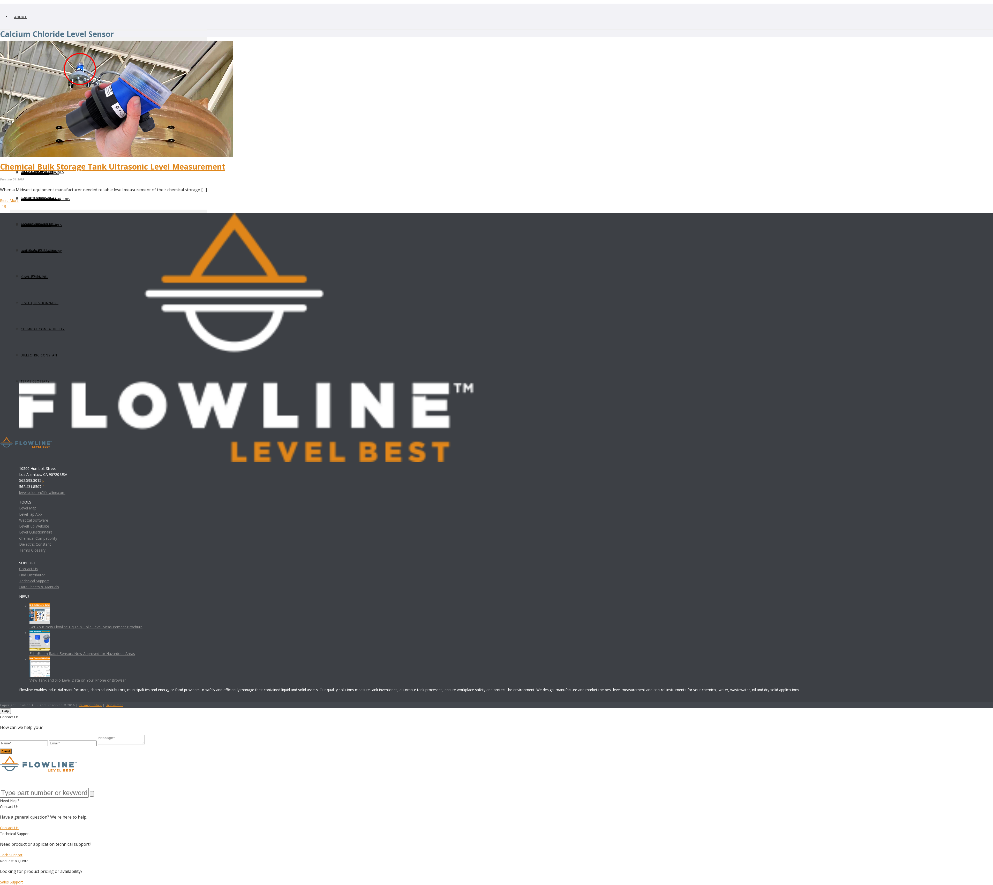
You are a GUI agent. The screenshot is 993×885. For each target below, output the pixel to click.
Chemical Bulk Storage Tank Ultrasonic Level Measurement (112, 166)
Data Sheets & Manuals (39, 586)
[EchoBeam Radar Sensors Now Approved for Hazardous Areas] (39, 632)
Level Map (27, 508)
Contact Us (28, 568)
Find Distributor (32, 575)
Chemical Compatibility (38, 538)
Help (5, 711)
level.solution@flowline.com (42, 492)
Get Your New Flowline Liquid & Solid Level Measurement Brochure (85, 626)
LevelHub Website (34, 526)
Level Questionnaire (35, 532)
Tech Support (11, 854)
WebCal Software (33, 520)
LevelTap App (30, 514)
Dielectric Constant (35, 544)
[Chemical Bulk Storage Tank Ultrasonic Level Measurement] (116, 43)
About (20, 16)
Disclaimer (114, 705)
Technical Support (34, 580)
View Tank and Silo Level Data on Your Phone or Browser (77, 680)
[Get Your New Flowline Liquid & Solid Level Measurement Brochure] (39, 606)
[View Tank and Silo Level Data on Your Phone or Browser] (39, 659)
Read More (9, 200)
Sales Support (11, 882)
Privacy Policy (90, 705)
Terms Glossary (32, 550)
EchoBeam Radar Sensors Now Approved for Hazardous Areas (82, 653)
